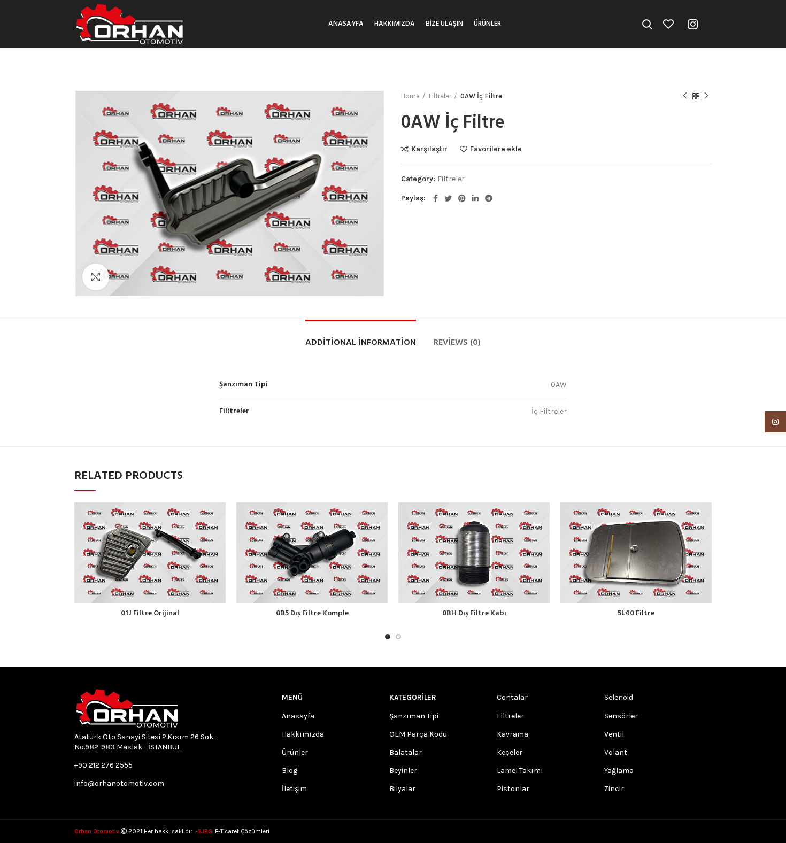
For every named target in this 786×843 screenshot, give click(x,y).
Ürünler (295, 752)
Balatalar (405, 752)
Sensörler (621, 716)
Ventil (614, 734)
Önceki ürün (685, 96)
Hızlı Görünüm (217, 544)
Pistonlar (513, 788)
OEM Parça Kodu (418, 734)
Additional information (360, 343)
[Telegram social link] (489, 198)
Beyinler (403, 770)
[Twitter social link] (448, 198)
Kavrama (512, 734)
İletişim (294, 788)
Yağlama (619, 770)
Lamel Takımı (520, 770)
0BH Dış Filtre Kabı (474, 613)
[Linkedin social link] (475, 198)
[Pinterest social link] (462, 198)
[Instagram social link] (692, 24)
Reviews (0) (457, 343)
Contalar (512, 697)
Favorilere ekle (496, 149)
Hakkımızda (303, 734)
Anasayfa (298, 716)
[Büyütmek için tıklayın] (95, 277)
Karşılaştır (429, 149)
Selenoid (618, 697)
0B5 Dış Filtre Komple (312, 613)
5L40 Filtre (636, 613)
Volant (615, 752)
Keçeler (509, 752)
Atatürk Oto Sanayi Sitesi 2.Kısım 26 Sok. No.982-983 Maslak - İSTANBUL (144, 741)
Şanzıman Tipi (413, 716)
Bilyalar (402, 788)
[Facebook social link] (435, 198)
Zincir (614, 788)
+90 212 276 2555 (103, 765)
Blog (289, 770)
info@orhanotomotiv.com (119, 783)
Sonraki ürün (706, 96)
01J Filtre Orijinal (150, 613)
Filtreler (440, 96)
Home (410, 96)
